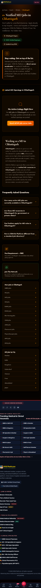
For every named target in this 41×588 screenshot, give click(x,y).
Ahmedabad (8, 383)
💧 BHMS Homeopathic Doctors (9, 551)
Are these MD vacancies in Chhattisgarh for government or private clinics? (16, 213)
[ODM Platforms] (6, 2)
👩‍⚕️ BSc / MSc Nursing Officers (9, 554)
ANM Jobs (8, 325)
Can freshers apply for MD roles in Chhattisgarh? (17, 224)
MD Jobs (18, 10)
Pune (6, 378)
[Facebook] (7, 407)
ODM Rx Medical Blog (6, 524)
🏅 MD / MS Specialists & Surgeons (10, 542)
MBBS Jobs (8, 288)
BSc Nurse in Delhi (7, 447)
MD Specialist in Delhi (29, 428)
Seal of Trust (6, 507)
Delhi (6, 360)
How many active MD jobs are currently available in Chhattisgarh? (18, 201)
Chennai (7, 374)
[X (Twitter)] (10, 407)
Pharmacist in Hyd (8, 452)
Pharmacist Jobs (9, 329)
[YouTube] (18, 407)
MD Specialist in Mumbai (9, 433)
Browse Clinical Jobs (6, 495)
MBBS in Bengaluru (8, 428)
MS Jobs (7, 293)
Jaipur (6, 388)
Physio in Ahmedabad (29, 452)
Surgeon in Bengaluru (9, 438)
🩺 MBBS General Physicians (8, 539)
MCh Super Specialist (29, 438)
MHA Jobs (8, 343)
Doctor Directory (8, 504)
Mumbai (7, 355)
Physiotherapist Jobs (11, 334)
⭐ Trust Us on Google (6, 528)
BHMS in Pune (27, 442)
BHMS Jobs (8, 311)
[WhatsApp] (3, 407)
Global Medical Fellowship (12, 518)
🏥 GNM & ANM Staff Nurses (8, 557)
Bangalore (8, 365)
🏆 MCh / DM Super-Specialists (9, 545)
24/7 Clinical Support (6, 531)
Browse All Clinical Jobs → (33, 418)
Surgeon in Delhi (28, 433)
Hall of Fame (3, 510)
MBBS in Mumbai (28, 423)
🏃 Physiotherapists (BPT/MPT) (9, 563)
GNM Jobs (8, 320)
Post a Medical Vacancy (7, 498)
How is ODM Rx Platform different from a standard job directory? (19, 235)
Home (5, 10)
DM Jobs (7, 302)
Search (11, 10)
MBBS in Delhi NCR (8, 423)
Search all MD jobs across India (20, 123)
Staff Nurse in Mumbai (29, 447)
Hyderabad (8, 369)
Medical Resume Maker (9, 521)
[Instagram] (14, 407)
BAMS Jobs (8, 306)
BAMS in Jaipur (7, 442)
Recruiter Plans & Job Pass (8, 501)
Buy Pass (37, 2)
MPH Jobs (8, 338)
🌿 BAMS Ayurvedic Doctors (8, 548)
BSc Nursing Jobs (10, 316)
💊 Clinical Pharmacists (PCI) (9, 560)
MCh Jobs (7, 297)
